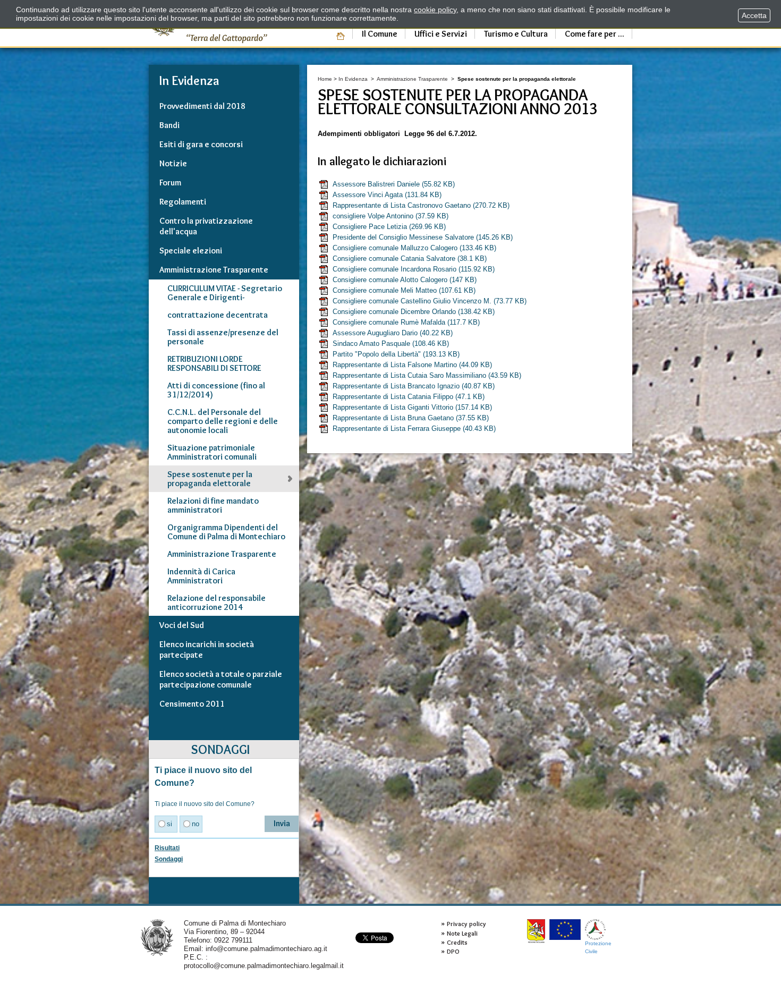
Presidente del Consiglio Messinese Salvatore (423, 237)
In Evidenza (353, 79)
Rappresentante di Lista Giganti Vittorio (412, 407)
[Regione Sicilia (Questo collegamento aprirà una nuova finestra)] (536, 931)
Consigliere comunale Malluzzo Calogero (414, 248)
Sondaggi (169, 859)
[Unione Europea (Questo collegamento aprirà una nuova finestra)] (565, 929)
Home (325, 79)
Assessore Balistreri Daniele (394, 184)
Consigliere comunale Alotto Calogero (405, 280)
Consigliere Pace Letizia (389, 227)
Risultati (167, 848)
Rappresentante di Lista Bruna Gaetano (411, 418)
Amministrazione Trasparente (412, 79)
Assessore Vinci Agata (387, 195)
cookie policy (435, 9)
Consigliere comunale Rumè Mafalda (406, 322)
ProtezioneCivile (598, 947)
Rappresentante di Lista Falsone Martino (412, 365)
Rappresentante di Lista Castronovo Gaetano (421, 205)
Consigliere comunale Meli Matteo (404, 290)
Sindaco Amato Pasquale (391, 343)
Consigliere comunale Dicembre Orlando (414, 312)
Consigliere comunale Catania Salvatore (410, 258)
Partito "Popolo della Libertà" (396, 354)
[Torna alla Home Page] (157, 937)
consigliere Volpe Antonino (390, 216)
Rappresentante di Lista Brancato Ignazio (414, 386)
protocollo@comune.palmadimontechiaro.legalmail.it (264, 966)
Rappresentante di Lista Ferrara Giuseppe (414, 428)
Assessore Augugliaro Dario (393, 333)
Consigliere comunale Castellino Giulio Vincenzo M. (430, 301)
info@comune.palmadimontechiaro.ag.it (266, 949)
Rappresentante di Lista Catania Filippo (409, 397)
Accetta (754, 15)
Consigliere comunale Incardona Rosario (414, 269)
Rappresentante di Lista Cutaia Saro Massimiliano (427, 375)
